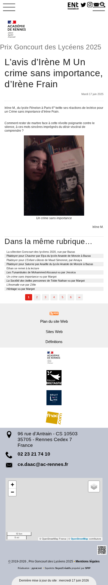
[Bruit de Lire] (54, 398)
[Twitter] (83, 5)
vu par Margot (32, 276)
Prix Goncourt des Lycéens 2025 (50, 47)
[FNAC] (54, 418)
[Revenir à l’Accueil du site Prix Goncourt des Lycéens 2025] (17, 29)
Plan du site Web (54, 321)
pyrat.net (37, 568)
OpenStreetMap (79, 538)
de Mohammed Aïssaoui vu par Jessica (41, 272)
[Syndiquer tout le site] (54, 313)
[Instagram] (90, 5)
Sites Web (54, 332)
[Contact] (96, 5)
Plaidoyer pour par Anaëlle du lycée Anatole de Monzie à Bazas (50, 264)
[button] (102, 5)
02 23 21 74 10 (34, 454)
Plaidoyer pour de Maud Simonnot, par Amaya (44, 260)
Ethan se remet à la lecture (23, 268)
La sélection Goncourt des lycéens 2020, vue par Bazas (41, 251)
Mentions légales (88, 561)
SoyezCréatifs (63, 568)
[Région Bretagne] (54, 378)
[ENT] (73, 6)
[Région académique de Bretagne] (54, 358)
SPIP (87, 568)
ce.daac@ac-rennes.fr (43, 464)
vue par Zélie (21, 284)
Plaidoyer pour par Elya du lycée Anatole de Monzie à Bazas (49, 255)
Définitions (54, 342)
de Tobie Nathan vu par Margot (46, 280)
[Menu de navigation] (9, 7)
